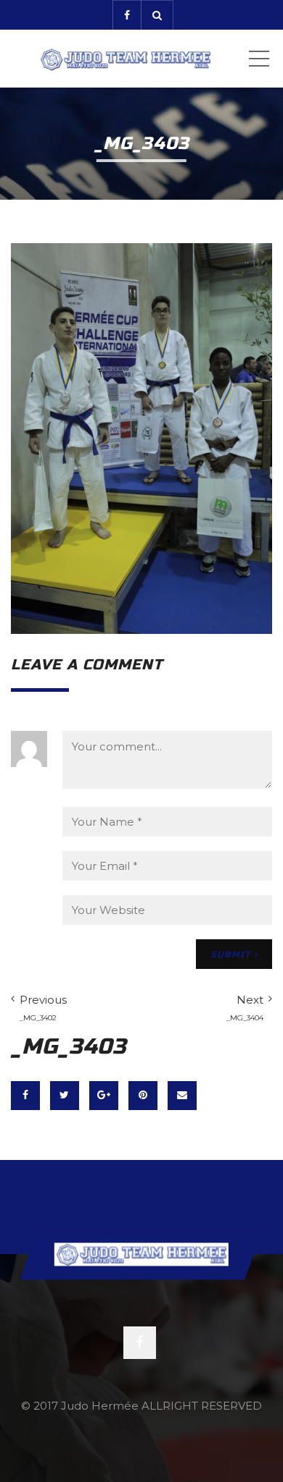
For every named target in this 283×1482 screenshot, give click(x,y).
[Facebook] (126, 15)
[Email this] (182, 1095)
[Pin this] (142, 1095)
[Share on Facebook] (25, 1095)
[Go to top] (141, 1253)
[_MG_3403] (141, 437)
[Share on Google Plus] (103, 1095)
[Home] (125, 59)
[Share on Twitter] (64, 1095)
